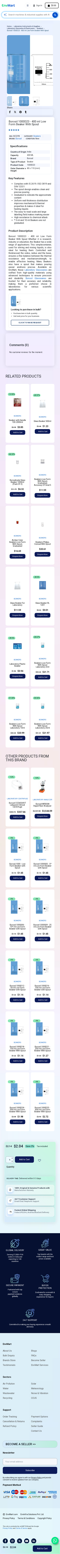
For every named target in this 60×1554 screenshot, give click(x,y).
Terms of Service (21, 1528)
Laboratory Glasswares (35, 270)
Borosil (19, 138)
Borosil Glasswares (36, 278)
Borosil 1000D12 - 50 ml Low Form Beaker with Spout (17, 988)
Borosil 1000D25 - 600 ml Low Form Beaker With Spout (42, 1110)
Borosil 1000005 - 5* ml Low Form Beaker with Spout (42, 866)
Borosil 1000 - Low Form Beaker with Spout (17, 866)
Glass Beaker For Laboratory (17, 604)
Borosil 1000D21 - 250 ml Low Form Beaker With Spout (42, 1049)
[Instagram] (12, 1540)
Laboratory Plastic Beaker (17, 665)
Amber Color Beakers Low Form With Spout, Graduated (17, 543)
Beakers (40, 28)
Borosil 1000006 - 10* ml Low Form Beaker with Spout (17, 927)
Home (9, 26)
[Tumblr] (25, 112)
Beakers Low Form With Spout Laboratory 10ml (17, 726)
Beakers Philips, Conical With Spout (42, 543)
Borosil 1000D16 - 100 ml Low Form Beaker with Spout (42, 988)
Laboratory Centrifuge (17, 799)
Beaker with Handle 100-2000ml (17, 421)
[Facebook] (10, 112)
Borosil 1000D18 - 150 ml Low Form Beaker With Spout (17, 1049)
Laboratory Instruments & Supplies (27, 26)
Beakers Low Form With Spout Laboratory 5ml (42, 665)
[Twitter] (15, 112)
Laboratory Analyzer (42, 800)
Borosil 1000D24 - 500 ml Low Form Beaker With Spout (17, 1110)
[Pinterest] (20, 112)
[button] (10, 64)
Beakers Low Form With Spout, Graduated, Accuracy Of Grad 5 (42, 482)
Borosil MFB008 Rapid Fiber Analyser (42, 805)
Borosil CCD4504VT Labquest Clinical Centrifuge (17, 805)
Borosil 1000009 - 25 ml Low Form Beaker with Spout (42, 927)
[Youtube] (26, 1540)
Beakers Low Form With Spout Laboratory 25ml (42, 726)
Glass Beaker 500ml (42, 421)
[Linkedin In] (33, 1540)
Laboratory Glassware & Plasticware (21, 28)
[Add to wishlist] (25, 395)
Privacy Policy (36, 1478)
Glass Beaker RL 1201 (42, 604)
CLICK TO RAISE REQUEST (30, 323)
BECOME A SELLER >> (21, 1444)
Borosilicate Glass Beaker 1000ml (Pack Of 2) (17, 482)
